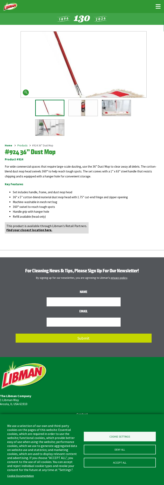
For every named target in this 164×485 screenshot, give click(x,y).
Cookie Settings (119, 436)
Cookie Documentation (20, 476)
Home (8, 145)
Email (83, 311)
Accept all (119, 462)
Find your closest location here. (29, 230)
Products (22, 145)
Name (83, 292)
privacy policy (119, 278)
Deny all (120, 449)
